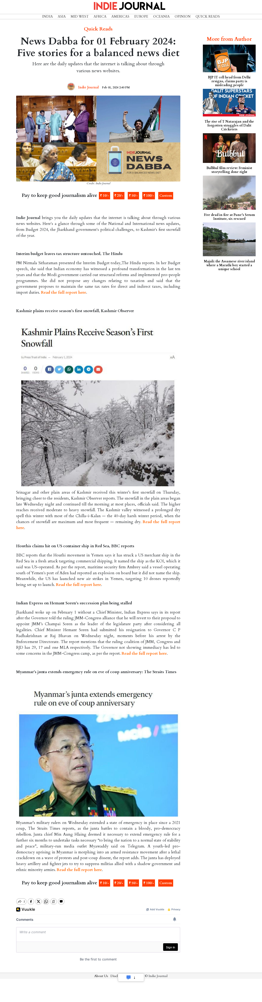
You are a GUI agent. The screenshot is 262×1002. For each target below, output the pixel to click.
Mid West (80, 16)
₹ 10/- (104, 195)
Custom (165, 195)
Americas (120, 16)
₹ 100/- (148, 195)
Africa (100, 16)
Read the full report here (63, 292)
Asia (62, 16)
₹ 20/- (118, 195)
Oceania (161, 16)
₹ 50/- (133, 195)
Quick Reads (207, 16)
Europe (141, 16)
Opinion (183, 16)
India (47, 16)
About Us (101, 976)
